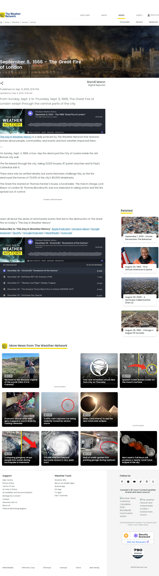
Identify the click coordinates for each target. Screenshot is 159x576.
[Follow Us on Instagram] (128, 482)
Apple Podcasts (61, 229)
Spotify (17, 233)
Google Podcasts (33, 233)
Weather (16, 22)
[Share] (2, 83)
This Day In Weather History (16, 137)
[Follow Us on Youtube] (134, 482)
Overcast (66, 233)
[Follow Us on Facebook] (122, 482)
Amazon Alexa (80, 229)
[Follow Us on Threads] (147, 482)
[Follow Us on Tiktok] (141, 482)
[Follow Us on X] (153, 482)
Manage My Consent (11, 496)
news (7, 22)
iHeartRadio (52, 233)
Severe (25, 22)
